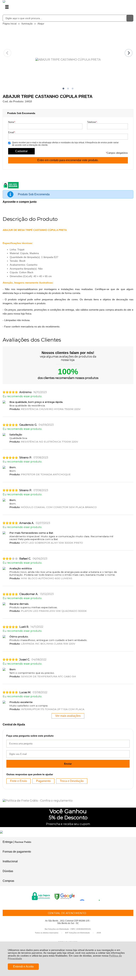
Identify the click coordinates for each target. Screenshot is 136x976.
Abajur (41, 23)
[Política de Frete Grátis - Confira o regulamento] (68, 800)
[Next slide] (128, 53)
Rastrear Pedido (23, 842)
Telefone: (92, 122)
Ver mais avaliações (68, 715)
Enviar (68, 763)
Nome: (12, 122)
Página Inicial (10, 23)
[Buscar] (129, 18)
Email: (12, 132)
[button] (63, 88)
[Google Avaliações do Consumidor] (91, 896)
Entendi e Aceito (23, 966)
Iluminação (27, 23)
